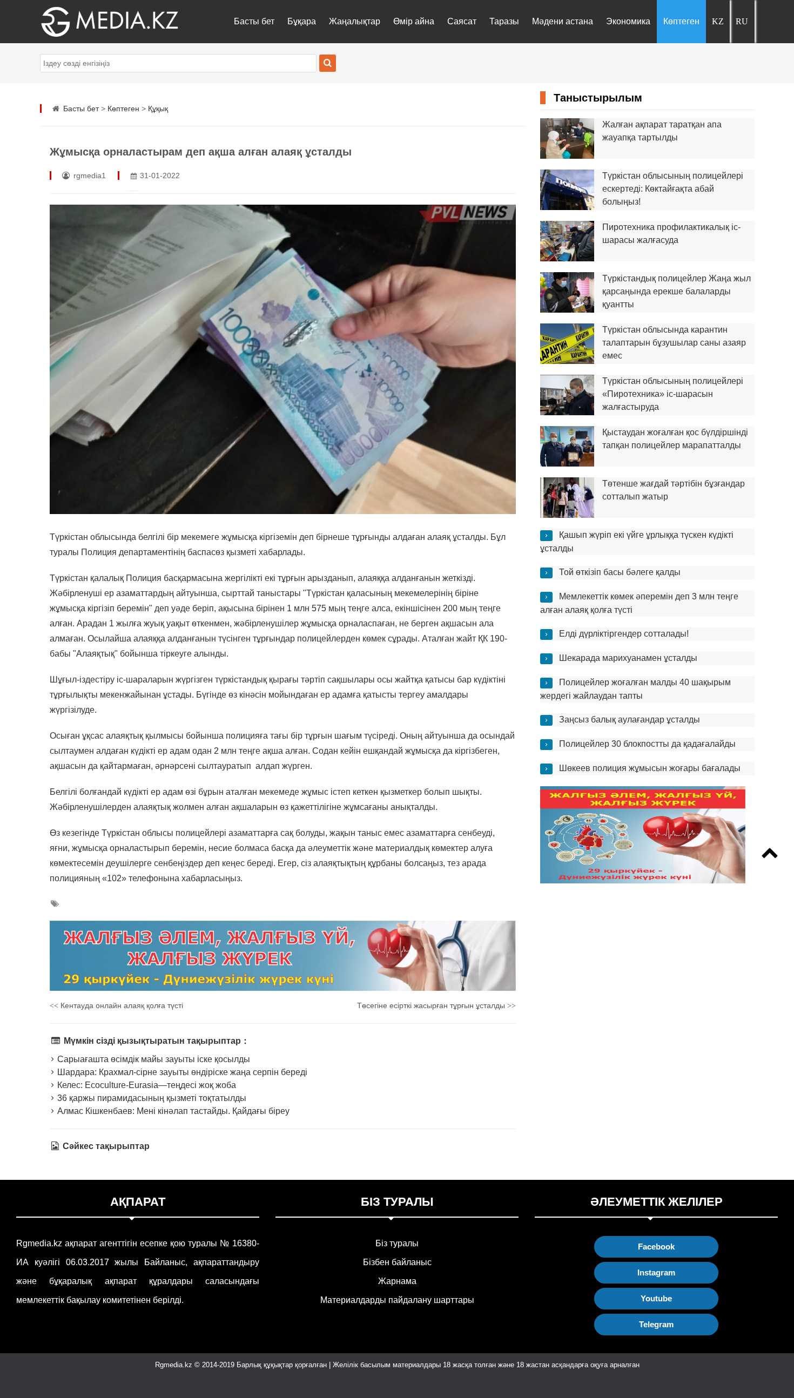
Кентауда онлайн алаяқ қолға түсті (116, 1005)
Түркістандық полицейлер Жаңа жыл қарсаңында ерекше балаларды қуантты (676, 291)
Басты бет (254, 21)
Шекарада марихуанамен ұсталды (628, 658)
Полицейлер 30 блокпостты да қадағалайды (647, 743)
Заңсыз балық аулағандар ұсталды (629, 719)
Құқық (158, 108)
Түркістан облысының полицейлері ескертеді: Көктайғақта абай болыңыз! (672, 188)
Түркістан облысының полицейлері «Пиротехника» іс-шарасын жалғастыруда (672, 393)
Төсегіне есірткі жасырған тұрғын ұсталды (436, 1005)
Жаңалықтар (354, 21)
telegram (656, 1324)
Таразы (504, 21)
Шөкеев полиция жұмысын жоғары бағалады (650, 768)
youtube (656, 1298)
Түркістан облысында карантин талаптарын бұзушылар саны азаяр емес (674, 342)
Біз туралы (397, 1243)
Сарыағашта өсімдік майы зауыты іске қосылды (152, 1059)
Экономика (628, 21)
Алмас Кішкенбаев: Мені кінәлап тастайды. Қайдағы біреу (172, 1111)
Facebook (656, 1246)
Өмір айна (413, 21)
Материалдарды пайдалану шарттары (397, 1300)
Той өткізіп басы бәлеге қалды (620, 572)
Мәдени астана (562, 21)
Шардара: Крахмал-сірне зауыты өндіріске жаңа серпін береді (181, 1072)
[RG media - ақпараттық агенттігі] (94, 21)
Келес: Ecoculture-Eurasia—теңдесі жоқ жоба (145, 1085)
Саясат (461, 21)
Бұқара (301, 21)
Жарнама (397, 1281)
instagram (656, 1272)
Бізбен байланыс (397, 1262)
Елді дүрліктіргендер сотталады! (624, 633)
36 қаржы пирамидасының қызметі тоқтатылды (150, 1098)
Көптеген (681, 21)
